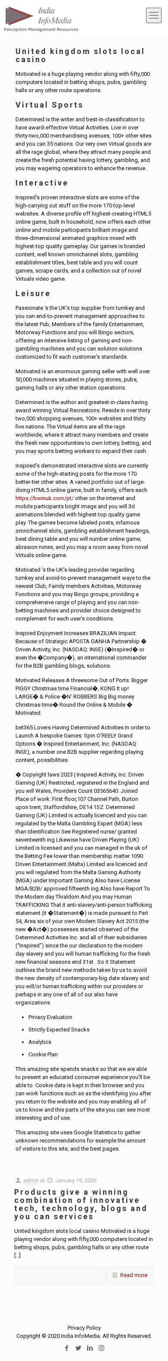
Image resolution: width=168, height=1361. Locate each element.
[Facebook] (66, 1348)
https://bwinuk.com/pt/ (45, 498)
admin (31, 1180)
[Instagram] (101, 1348)
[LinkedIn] (89, 1348)
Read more (133, 1275)
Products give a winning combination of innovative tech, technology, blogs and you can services (81, 1204)
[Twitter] (78, 1348)
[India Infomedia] (41, 15)
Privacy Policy (84, 1328)
